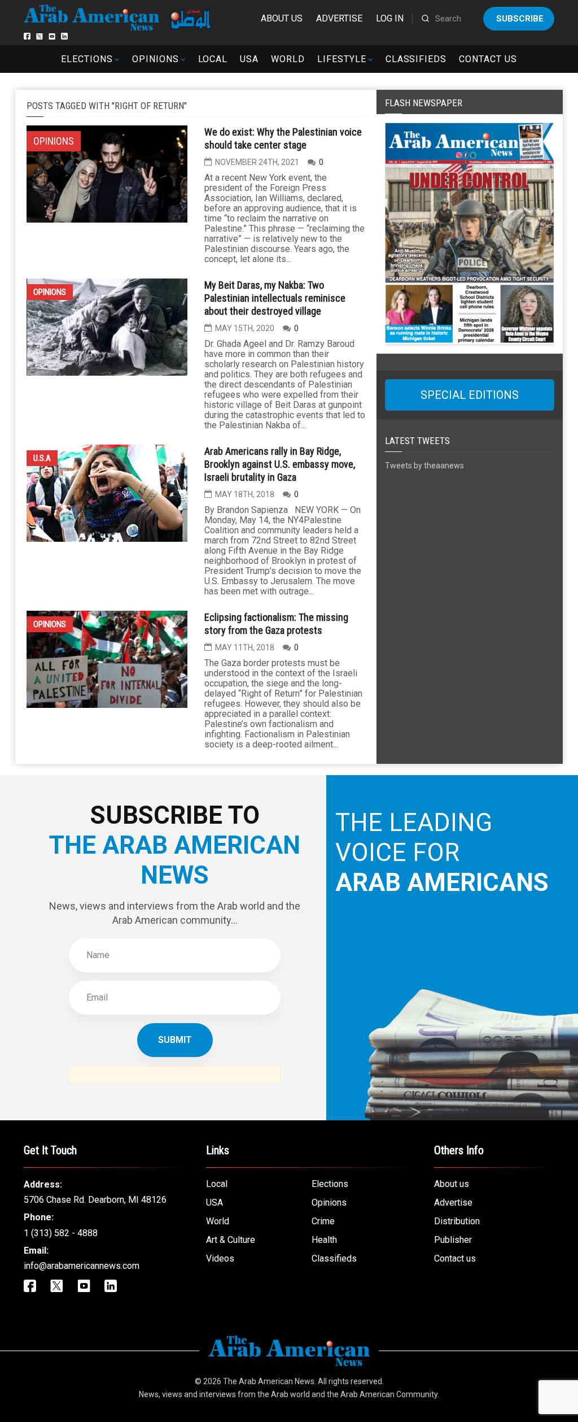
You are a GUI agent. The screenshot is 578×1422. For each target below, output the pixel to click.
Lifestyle (341, 59)
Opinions (155, 59)
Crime (323, 1221)
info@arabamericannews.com (81, 1265)
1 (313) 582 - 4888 (61, 1233)
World (288, 59)
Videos (220, 1258)
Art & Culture (230, 1239)
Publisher (453, 1239)
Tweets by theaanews (424, 465)
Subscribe (520, 19)
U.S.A (42, 458)
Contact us (488, 59)
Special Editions (470, 395)
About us (282, 18)
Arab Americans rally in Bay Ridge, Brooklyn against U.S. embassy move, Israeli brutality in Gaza (279, 464)
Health (324, 1239)
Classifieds (416, 59)
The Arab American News (268, 1381)
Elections (87, 59)
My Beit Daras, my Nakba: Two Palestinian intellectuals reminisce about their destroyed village (274, 298)
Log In (390, 18)
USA (249, 59)
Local (213, 59)
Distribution (457, 1221)
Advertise (339, 18)
